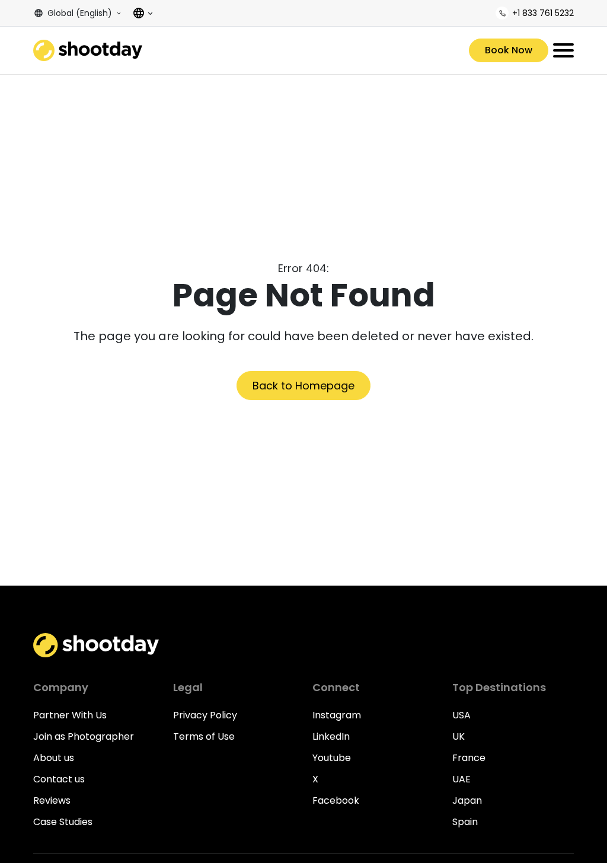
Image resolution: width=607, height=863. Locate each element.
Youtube (331, 758)
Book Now (508, 50)
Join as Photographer (83, 736)
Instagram (336, 715)
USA (461, 715)
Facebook (335, 800)
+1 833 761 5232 (543, 13)
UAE (461, 779)
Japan (467, 800)
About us (53, 758)
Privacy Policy (205, 715)
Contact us (59, 779)
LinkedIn (331, 736)
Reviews (52, 800)
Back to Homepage (303, 385)
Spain (465, 822)
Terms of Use (204, 736)
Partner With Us (70, 715)
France (468, 758)
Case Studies (62, 822)
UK (458, 736)
